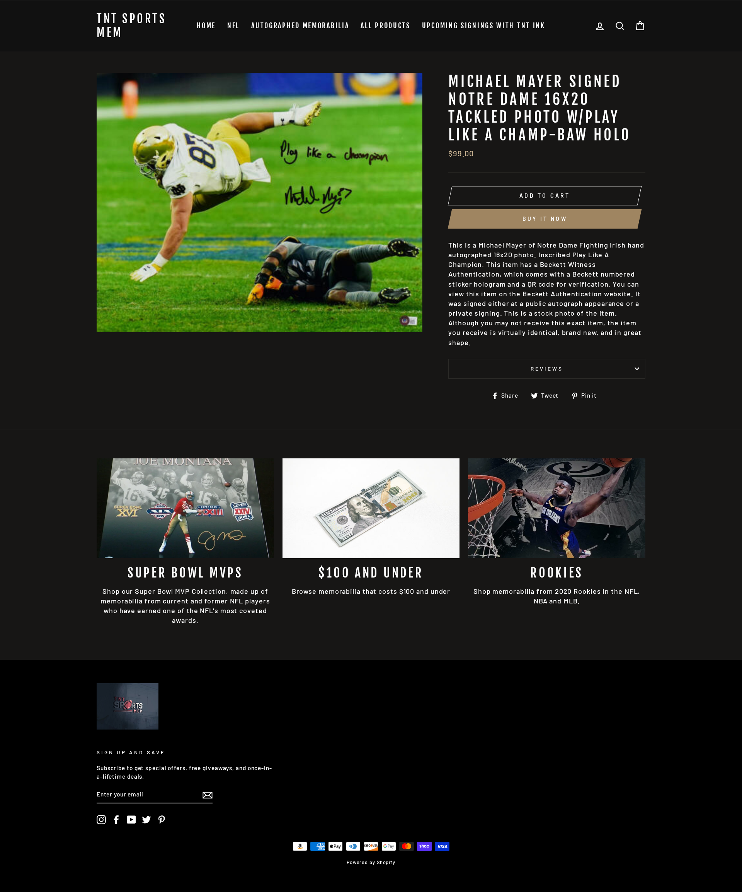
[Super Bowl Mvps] (185, 508)
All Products (385, 25)
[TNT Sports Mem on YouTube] (131, 819)
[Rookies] (556, 508)
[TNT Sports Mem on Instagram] (101, 819)
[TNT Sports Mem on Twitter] (146, 819)
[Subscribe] (208, 795)
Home (206, 25)
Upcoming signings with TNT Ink (483, 25)
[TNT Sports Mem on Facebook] (116, 819)
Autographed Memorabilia (300, 25)
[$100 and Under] (371, 508)
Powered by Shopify (371, 862)
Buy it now (544, 218)
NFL (233, 25)
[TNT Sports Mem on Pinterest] (161, 819)
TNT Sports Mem (131, 26)
